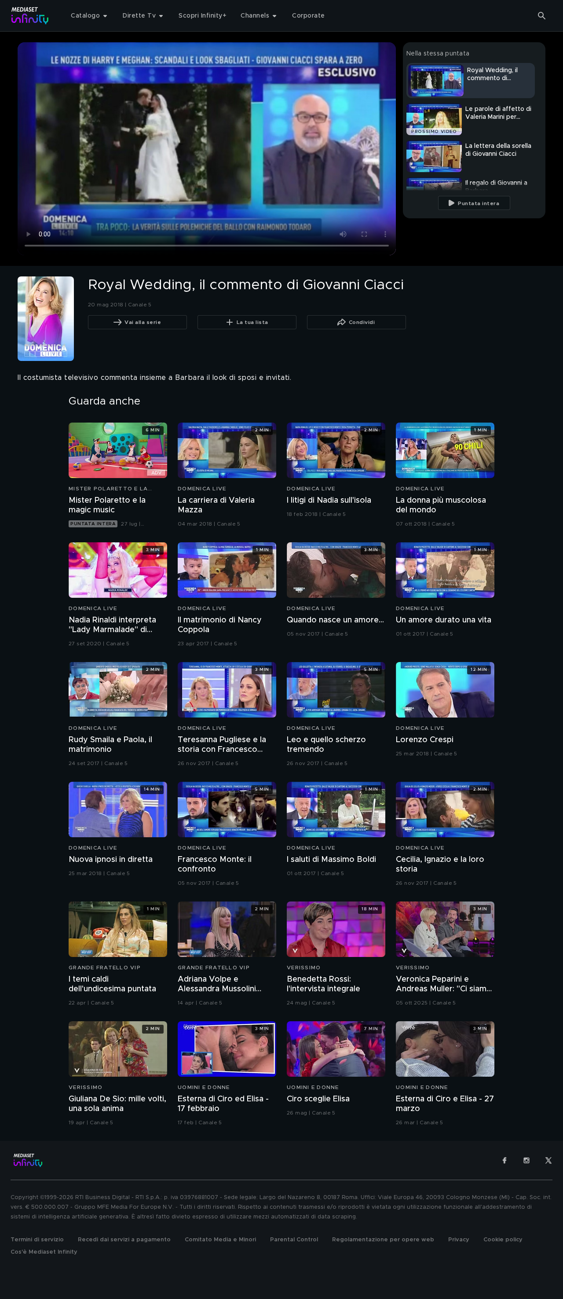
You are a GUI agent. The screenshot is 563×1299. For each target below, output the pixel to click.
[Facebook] (504, 1160)
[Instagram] (526, 1160)
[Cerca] (542, 16)
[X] (548, 1160)
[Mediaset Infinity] (30, 16)
